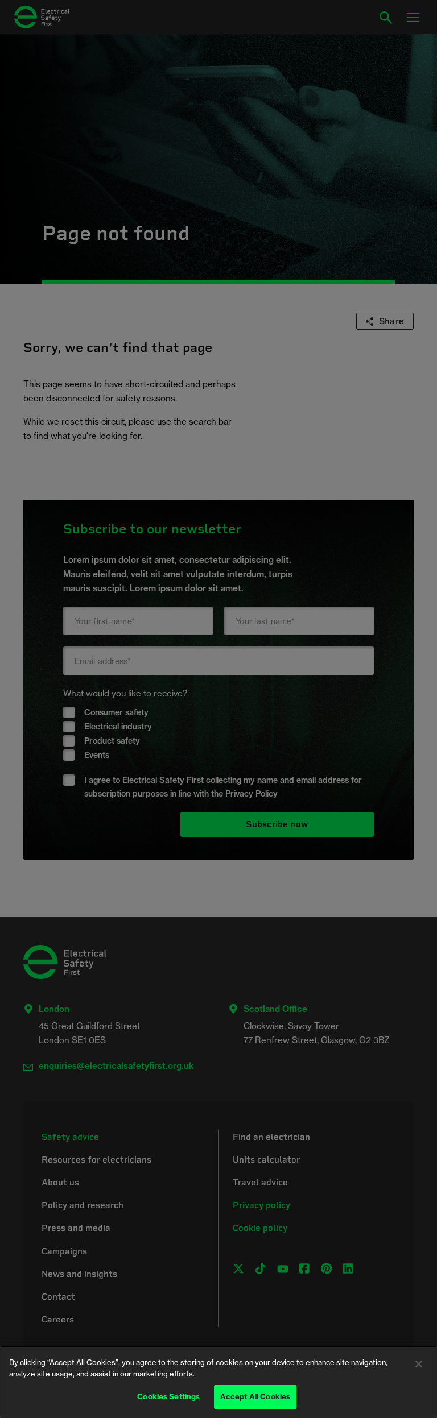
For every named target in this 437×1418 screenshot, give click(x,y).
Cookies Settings (168, 1396)
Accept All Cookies (255, 1396)
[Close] (418, 1363)
